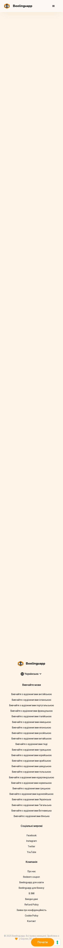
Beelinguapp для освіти (31, 882)
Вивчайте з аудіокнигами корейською (31, 755)
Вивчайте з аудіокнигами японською (31, 727)
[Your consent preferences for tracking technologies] (57, 942)
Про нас (31, 871)
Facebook (32, 835)
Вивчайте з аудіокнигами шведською (31, 766)
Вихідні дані (31, 899)
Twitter (31, 846)
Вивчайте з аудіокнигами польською (31, 771)
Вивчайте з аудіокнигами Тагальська (31, 805)
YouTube (31, 852)
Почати (42, 942)
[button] (53, 6)
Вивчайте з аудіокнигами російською (31, 733)
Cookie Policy (31, 915)
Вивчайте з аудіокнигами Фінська (31, 816)
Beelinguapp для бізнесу (31, 888)
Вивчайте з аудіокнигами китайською (31, 738)
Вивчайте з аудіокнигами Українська (31, 799)
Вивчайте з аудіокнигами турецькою (31, 749)
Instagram (31, 841)
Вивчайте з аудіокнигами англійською (31, 694)
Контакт (31, 921)
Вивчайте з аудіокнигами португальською (31, 705)
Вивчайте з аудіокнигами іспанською (31, 700)
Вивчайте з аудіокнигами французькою (31, 711)
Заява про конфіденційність (32, 910)
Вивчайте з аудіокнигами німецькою (31, 722)
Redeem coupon (31, 877)
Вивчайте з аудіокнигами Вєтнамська (31, 810)
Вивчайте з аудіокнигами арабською (31, 760)
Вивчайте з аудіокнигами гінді (31, 744)
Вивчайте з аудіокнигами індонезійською (31, 794)
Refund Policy (32, 904)
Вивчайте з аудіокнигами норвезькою (31, 783)
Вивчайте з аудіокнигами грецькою (31, 788)
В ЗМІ (31, 893)
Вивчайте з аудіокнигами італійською (32, 716)
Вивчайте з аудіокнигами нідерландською (31, 777)
